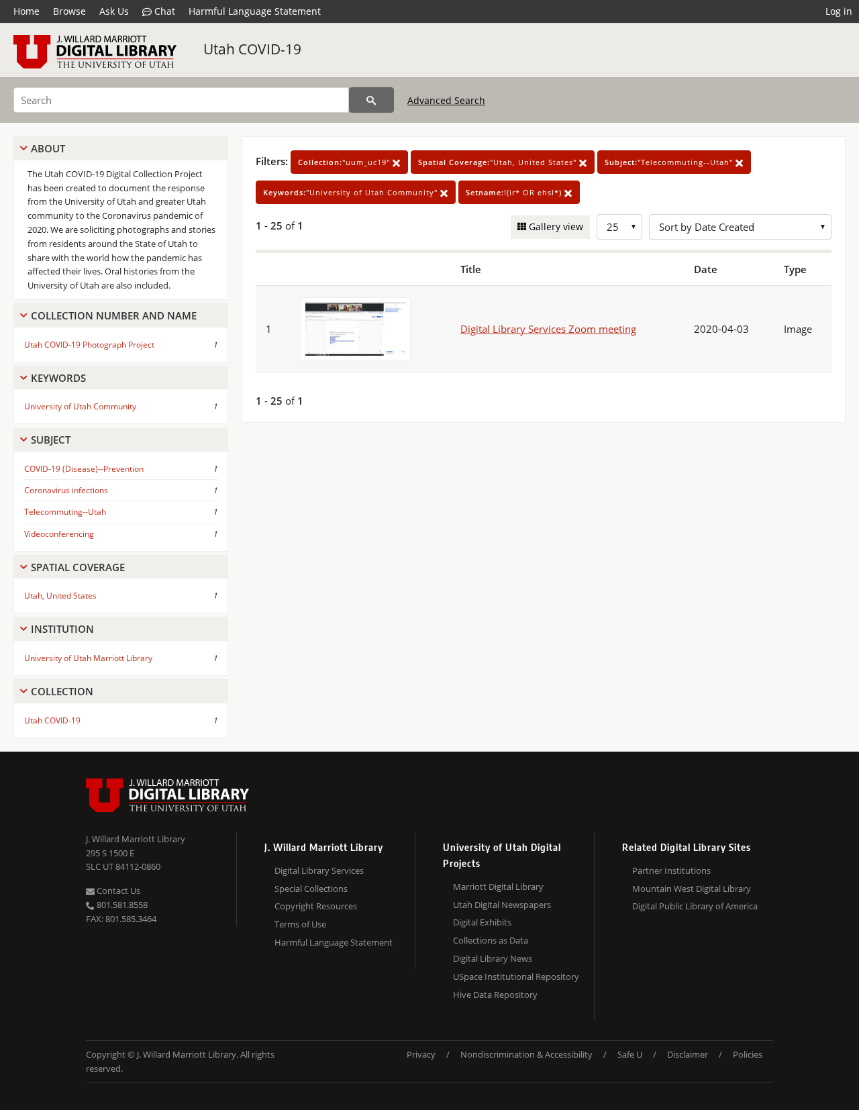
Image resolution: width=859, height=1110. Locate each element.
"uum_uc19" (345, 162)
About (48, 148)
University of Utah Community (80, 406)
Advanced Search (446, 100)
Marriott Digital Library (498, 886)
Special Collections (311, 888)
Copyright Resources (315, 906)
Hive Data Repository (495, 995)
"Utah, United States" (498, 162)
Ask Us (114, 11)
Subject (50, 439)
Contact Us (117, 891)
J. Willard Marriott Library (135, 839)
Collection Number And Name (114, 315)
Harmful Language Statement (255, 11)
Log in (838, 11)
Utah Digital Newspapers (502, 905)
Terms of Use (300, 924)
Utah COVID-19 (252, 49)
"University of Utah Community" (351, 192)
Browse (69, 11)
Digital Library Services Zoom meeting (548, 329)
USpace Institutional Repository (516, 976)
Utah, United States (60, 595)
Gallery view (554, 226)
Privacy (421, 1054)
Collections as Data (490, 940)
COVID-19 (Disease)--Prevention (84, 468)
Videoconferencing (59, 534)
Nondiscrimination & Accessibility (526, 1054)
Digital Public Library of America (695, 906)
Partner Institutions (671, 870)
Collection (62, 691)
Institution (62, 629)
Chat (163, 11)
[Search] (371, 100)
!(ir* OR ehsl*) (515, 192)
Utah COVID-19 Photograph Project (89, 344)
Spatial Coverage (78, 567)
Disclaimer (687, 1054)
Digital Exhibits (482, 922)
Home (26, 11)
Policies (747, 1054)
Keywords (58, 378)
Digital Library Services (319, 870)
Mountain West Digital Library (691, 888)
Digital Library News (492, 958)
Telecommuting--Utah (65, 511)
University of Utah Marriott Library (88, 658)
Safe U (629, 1054)
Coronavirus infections (66, 490)
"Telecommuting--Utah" (670, 162)
